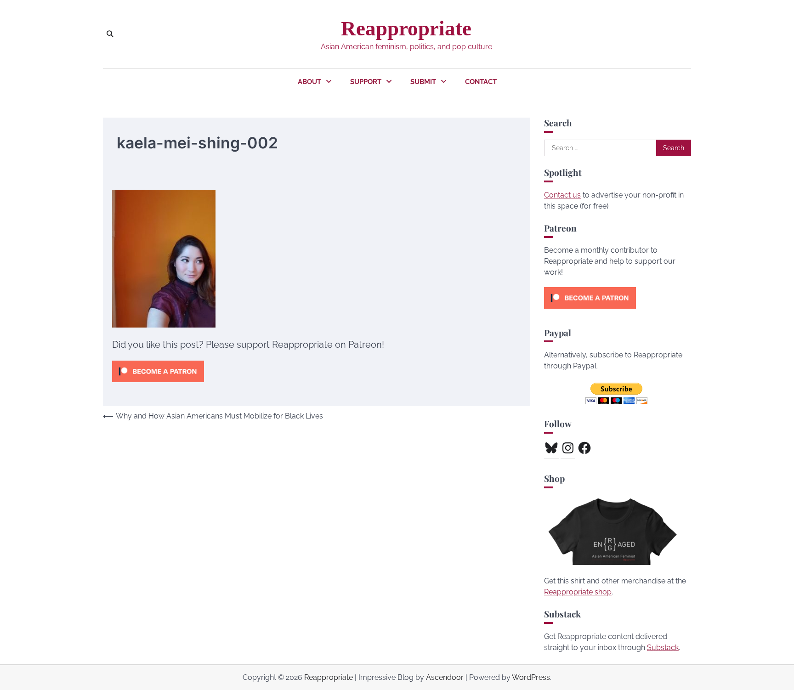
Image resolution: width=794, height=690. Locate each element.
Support (365, 82)
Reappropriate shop (578, 592)
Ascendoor (445, 677)
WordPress (531, 677)
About (309, 82)
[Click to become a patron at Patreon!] (158, 384)
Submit (423, 82)
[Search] (110, 34)
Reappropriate (406, 28)
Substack (663, 647)
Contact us (562, 195)
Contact (481, 82)
